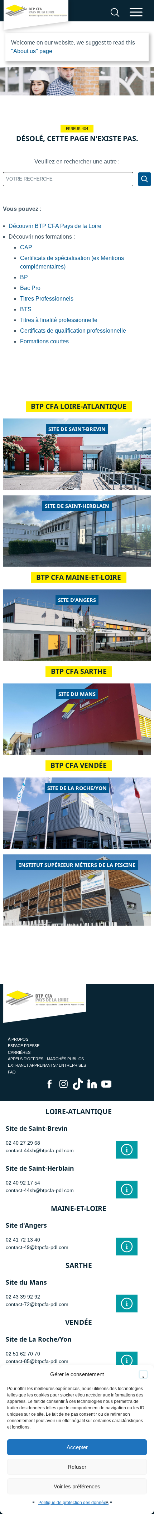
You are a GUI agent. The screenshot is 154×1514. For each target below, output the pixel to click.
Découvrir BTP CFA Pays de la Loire (55, 226)
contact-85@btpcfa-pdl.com (37, 1361)
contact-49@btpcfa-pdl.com (37, 1247)
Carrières (19, 1052)
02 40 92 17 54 (23, 1183)
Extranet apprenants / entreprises (47, 1065)
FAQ (12, 1072)
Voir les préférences (77, 1486)
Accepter (77, 1447)
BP (24, 277)
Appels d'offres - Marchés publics (46, 1059)
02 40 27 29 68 (23, 1143)
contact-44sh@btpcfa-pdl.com (40, 1190)
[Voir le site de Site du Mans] (127, 1303)
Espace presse (23, 1046)
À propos (18, 1039)
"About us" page (31, 51)
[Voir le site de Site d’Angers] (127, 1246)
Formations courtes (44, 341)
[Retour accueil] (36, 16)
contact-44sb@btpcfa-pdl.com (40, 1150)
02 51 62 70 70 (23, 1354)
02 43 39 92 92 (23, 1297)
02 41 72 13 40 (23, 1240)
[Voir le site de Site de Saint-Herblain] (127, 1189)
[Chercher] (144, 179)
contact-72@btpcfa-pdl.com (37, 1304)
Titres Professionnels (46, 299)
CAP (26, 247)
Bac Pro (30, 288)
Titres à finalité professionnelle (58, 320)
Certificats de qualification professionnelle (73, 331)
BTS (26, 309)
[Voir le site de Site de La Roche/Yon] (127, 1360)
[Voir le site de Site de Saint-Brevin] (127, 1150)
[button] (143, 1374)
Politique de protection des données (73, 1502)
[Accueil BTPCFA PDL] (45, 1004)
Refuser (77, 1467)
